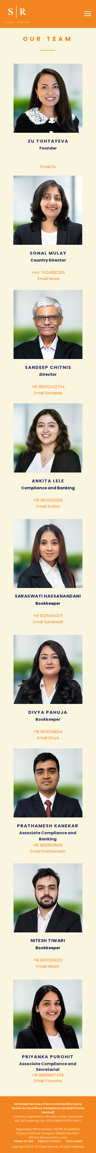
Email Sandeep (48, 393)
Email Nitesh (48, 966)
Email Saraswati (48, 622)
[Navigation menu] (87, 13)
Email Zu (48, 167)
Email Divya (48, 738)
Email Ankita (48, 506)
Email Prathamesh (47, 851)
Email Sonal (48, 279)
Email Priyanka (48, 1081)
